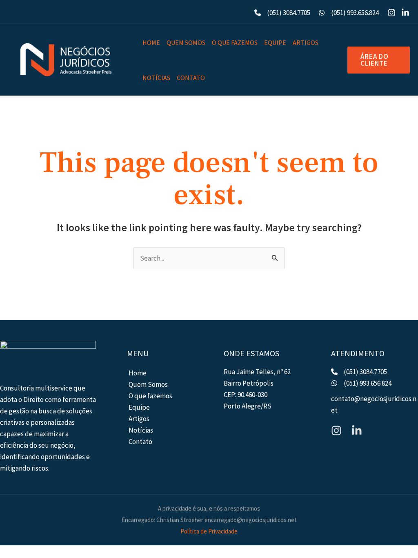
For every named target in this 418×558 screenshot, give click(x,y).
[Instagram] (391, 12)
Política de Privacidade (209, 531)
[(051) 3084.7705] (282, 12)
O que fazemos (235, 42)
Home (151, 42)
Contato (191, 78)
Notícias (156, 78)
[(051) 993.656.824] (348, 12)
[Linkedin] (405, 12)
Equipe (275, 42)
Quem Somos (186, 42)
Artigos (305, 42)
